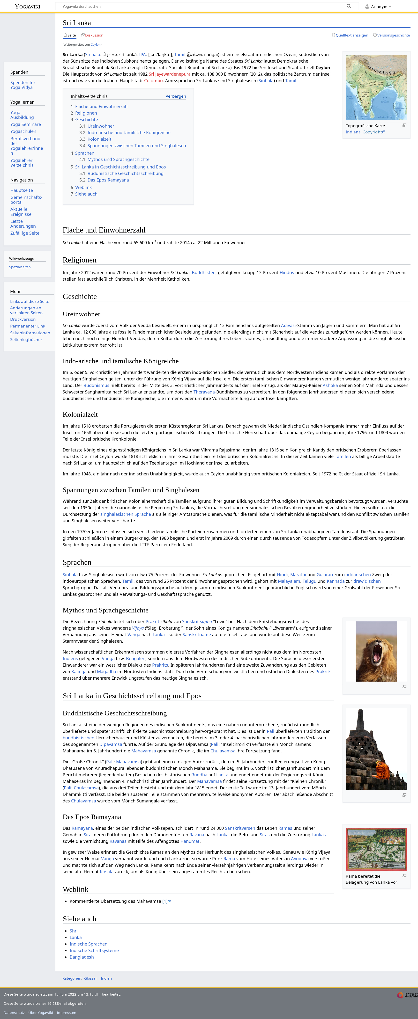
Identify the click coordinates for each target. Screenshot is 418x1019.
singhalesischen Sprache (125, 514)
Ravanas (118, 841)
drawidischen (367, 581)
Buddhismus (96, 385)
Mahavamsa (143, 751)
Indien (106, 978)
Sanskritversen (240, 828)
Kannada (336, 581)
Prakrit (152, 621)
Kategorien (71, 978)
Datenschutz (14, 1012)
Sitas (265, 834)
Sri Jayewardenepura (170, 74)
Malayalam (289, 581)
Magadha (106, 671)
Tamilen (343, 456)
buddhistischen (78, 738)
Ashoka (330, 385)
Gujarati (325, 574)
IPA (142, 54)
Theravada (204, 392)
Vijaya (138, 628)
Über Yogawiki (40, 1012)
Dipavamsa (110, 744)
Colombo (153, 80)
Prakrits (160, 665)
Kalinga (79, 671)
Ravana (196, 834)
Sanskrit (190, 621)
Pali (270, 731)
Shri (74, 931)
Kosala (106, 871)
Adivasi (288, 325)
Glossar (90, 978)
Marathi (298, 574)
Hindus (287, 272)
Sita (87, 834)
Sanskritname (197, 634)
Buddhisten (204, 272)
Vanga (133, 634)
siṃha (206, 621)
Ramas (285, 828)
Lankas (319, 834)
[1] (165, 901)
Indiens (353, 132)
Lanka (159, 634)
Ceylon (96, 44)
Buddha (199, 775)
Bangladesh (82, 957)
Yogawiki (27, 6)
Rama (229, 858)
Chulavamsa (222, 751)
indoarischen (357, 574)
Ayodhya (300, 858)
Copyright (372, 132)
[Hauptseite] (27, 35)
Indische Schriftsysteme (94, 950)
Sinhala (92, 54)
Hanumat (190, 841)
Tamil (180, 54)
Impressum (66, 1012)
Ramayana (82, 828)
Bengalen (135, 658)
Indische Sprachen (88, 944)
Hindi (282, 574)
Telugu (309, 581)
